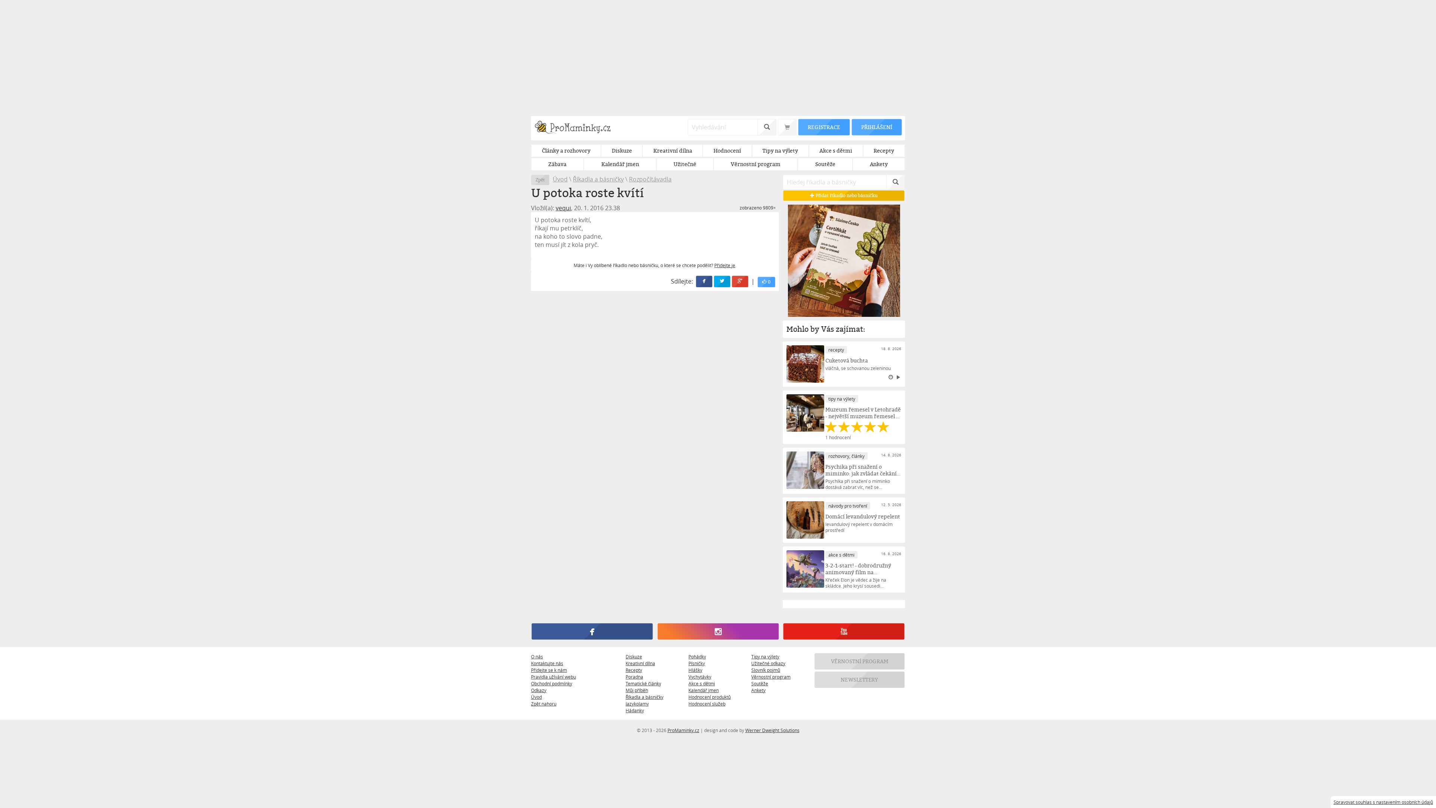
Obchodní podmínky (551, 683)
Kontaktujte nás (547, 663)
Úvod (560, 179)
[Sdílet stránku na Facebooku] (704, 281)
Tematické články (643, 683)
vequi (563, 208)
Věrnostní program (771, 677)
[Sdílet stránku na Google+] (740, 281)
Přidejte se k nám (549, 670)
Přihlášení (876, 127)
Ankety (758, 690)
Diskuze (634, 656)
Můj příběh (637, 690)
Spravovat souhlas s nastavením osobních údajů (1383, 802)
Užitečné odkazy (768, 663)
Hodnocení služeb (706, 704)
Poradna (634, 677)
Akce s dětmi (701, 683)
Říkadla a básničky (598, 179)
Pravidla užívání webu (553, 677)
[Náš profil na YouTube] (843, 631)
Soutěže (759, 683)
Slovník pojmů (765, 670)
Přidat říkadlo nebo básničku (846, 195)
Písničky (696, 663)
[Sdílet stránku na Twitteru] (722, 281)
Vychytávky (699, 677)
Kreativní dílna (640, 663)
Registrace (824, 127)
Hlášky (695, 670)
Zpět (540, 180)
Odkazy (538, 690)
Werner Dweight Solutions (772, 730)
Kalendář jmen (703, 690)
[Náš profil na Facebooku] (592, 631)
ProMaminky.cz (683, 730)
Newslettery (859, 679)
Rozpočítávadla (650, 179)
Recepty (634, 670)
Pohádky (697, 656)
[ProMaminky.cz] (576, 128)
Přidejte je (724, 265)
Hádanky (635, 710)
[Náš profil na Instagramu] (717, 631)
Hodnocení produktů (709, 697)
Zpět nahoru (543, 704)
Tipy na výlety (765, 656)
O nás (537, 656)
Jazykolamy (637, 704)
